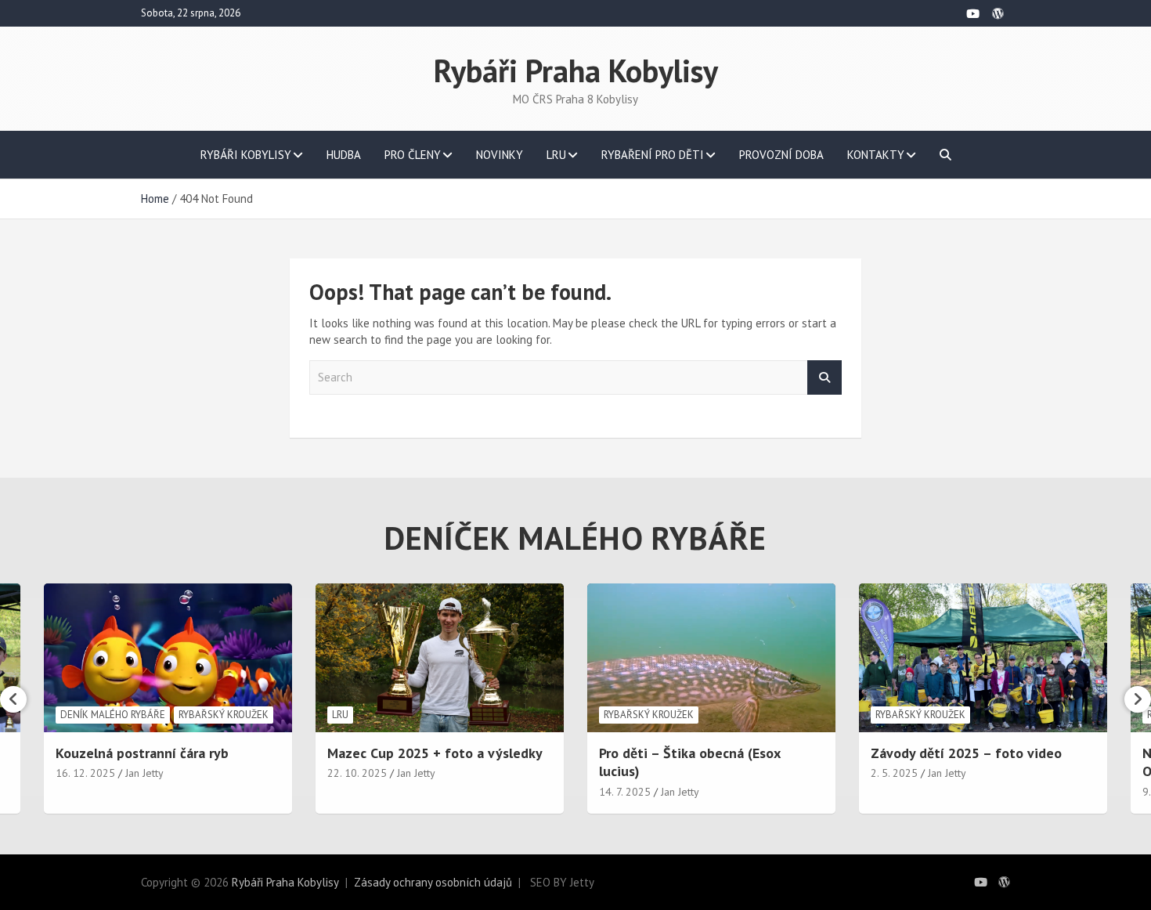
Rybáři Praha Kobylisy (576, 70)
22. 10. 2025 (357, 773)
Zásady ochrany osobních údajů (433, 882)
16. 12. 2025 (85, 773)
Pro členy (412, 154)
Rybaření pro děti (652, 154)
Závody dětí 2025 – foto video (966, 753)
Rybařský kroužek (224, 714)
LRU (556, 154)
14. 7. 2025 (625, 792)
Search (824, 377)
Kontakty (875, 154)
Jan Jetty (144, 773)
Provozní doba (781, 154)
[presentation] (13, 699)
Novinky (499, 154)
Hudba (344, 154)
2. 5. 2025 (894, 773)
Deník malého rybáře (112, 714)
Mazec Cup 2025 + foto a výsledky (435, 753)
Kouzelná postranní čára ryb (142, 753)
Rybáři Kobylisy (245, 154)
